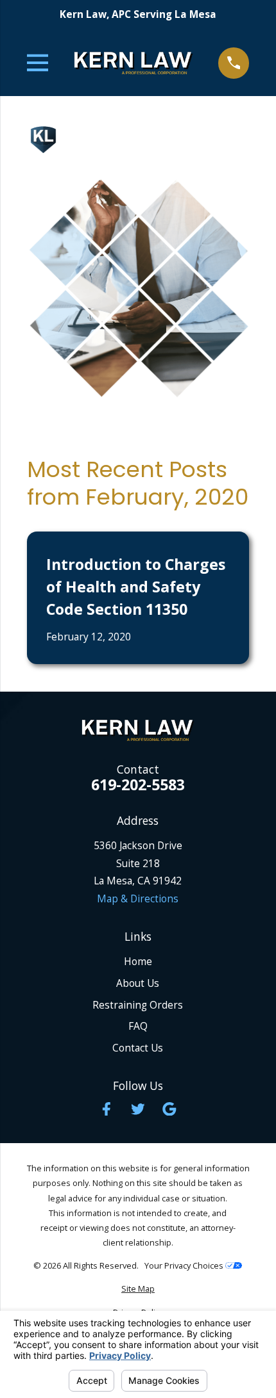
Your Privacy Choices (184, 1265)
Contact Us (137, 1048)
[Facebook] (106, 1109)
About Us (137, 983)
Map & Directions (137, 898)
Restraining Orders (137, 1005)
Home (138, 961)
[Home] (133, 62)
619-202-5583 (138, 784)
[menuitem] (138, 1288)
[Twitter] (138, 1109)
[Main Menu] (38, 63)
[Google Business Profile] (169, 1109)
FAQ (138, 1026)
